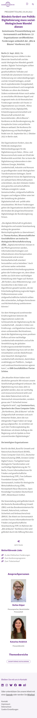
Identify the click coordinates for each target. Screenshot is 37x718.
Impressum (5, 704)
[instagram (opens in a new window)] (7, 685)
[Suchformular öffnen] (33, 4)
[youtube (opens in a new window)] (20, 685)
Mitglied (31, 694)
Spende (9, 694)
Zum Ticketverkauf (12, 561)
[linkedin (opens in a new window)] (2, 685)
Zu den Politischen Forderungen (17, 555)
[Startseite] (7, 4)
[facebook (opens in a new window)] (15, 685)
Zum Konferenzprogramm (15, 558)
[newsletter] (24, 685)
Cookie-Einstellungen (9, 709)
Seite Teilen (18, 545)
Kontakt (4, 701)
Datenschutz (6, 706)
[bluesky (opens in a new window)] (11, 685)
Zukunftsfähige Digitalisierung (18, 661)
